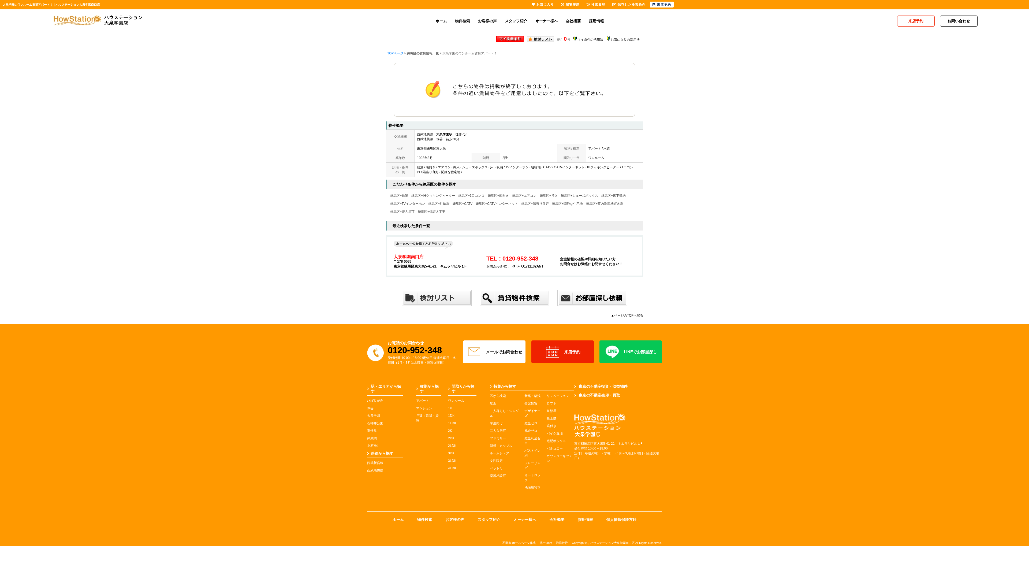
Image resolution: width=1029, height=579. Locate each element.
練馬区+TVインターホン (407, 204)
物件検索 (462, 21)
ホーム (441, 21)
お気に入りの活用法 (625, 40)
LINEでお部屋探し (640, 352)
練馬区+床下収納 (613, 196)
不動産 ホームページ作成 (519, 542)
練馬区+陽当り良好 (535, 204)
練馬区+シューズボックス (579, 196)
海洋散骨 (562, 542)
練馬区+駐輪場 (438, 204)
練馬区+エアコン (524, 196)
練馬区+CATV (462, 204)
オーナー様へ (546, 21)
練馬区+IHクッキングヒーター (433, 196)
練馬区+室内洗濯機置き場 (604, 204)
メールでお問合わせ (504, 352)
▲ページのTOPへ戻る (627, 315)
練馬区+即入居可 (402, 212)
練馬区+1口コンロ (471, 196)
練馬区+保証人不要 (431, 212)
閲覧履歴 (573, 4)
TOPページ (395, 53)
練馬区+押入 (549, 196)
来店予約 (572, 352)
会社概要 (573, 21)
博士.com (546, 542)
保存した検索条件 (632, 4)
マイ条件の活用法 (590, 40)
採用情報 (596, 21)
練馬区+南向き (498, 196)
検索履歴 (598, 4)
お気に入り (545, 4)
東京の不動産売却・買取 (599, 395)
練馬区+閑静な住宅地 (567, 204)
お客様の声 (487, 21)
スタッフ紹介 (516, 21)
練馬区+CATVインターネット (497, 204)
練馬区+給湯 (399, 196)
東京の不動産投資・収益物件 (603, 386)
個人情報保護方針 (621, 519)
